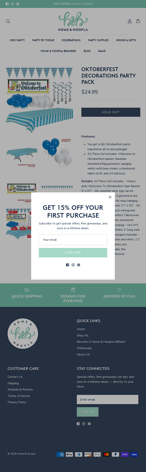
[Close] (110, 197)
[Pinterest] (78, 264)
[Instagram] (73, 264)
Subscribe (73, 252)
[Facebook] (67, 264)
